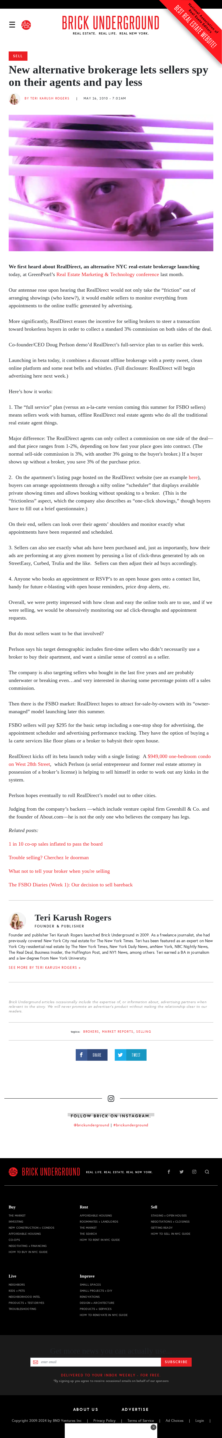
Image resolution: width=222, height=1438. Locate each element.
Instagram (194, 1172)
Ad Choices (175, 1420)
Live (12, 1276)
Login (199, 1420)
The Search (88, 1234)
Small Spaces (90, 1285)
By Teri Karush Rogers (47, 98)
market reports (118, 1032)
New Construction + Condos (32, 1228)
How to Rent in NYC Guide (100, 1240)
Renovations (90, 1297)
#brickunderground (131, 1125)
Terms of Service (140, 1420)
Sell (18, 56)
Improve (87, 1276)
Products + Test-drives (26, 1303)
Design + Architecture (97, 1303)
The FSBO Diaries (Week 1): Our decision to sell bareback (71, 885)
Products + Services (96, 1309)
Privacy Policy (104, 1420)
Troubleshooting (22, 1309)
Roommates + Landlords (99, 1221)
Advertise (135, 1409)
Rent (84, 1207)
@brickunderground (92, 1125)
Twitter (182, 1172)
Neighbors (17, 1285)
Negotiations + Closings (170, 1221)
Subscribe (176, 1362)
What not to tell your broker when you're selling (59, 871)
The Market (17, 1215)
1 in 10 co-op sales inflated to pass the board (56, 844)
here (193, 477)
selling (143, 1032)
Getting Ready (162, 1228)
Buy (12, 1207)
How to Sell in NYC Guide (170, 1234)
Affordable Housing (25, 1234)
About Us (86, 1409)
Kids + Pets (17, 1291)
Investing (16, 1221)
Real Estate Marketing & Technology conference (107, 274)
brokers (91, 1032)
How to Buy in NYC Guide (28, 1252)
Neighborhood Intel (24, 1297)
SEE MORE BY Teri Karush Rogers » (45, 968)
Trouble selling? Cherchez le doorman (49, 857)
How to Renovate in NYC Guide (103, 1315)
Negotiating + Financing (28, 1246)
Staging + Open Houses (169, 1215)
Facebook (169, 1172)
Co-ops (14, 1240)
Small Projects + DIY (96, 1291)
